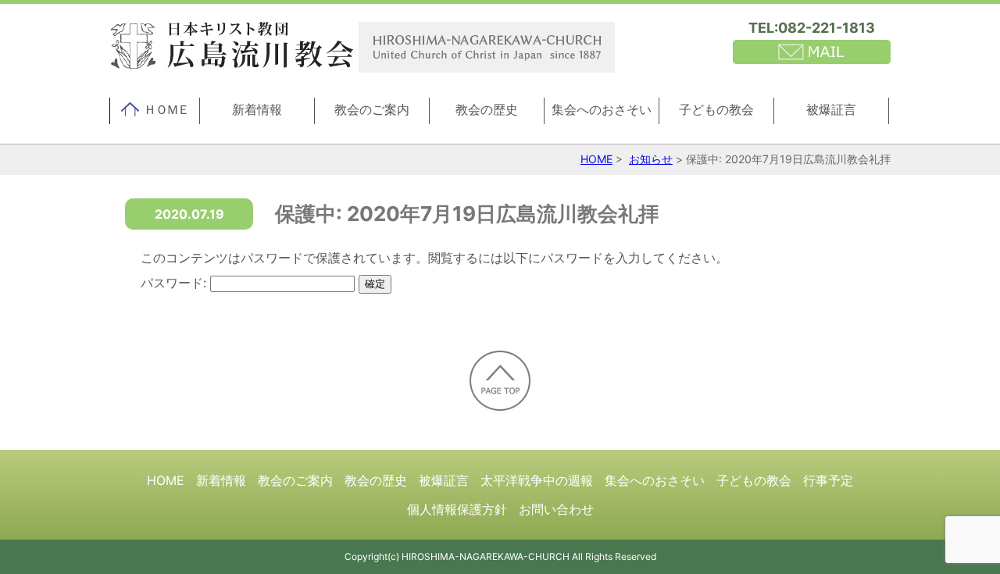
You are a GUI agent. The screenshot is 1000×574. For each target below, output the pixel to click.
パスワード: (175, 283)
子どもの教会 (716, 109)
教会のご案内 (371, 109)
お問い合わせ (556, 509)
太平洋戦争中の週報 (536, 480)
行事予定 (828, 480)
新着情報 (257, 109)
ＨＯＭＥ (166, 109)
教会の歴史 (486, 109)
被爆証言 (831, 109)
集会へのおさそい (602, 109)
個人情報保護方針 (457, 509)
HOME (596, 159)
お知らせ (651, 159)
